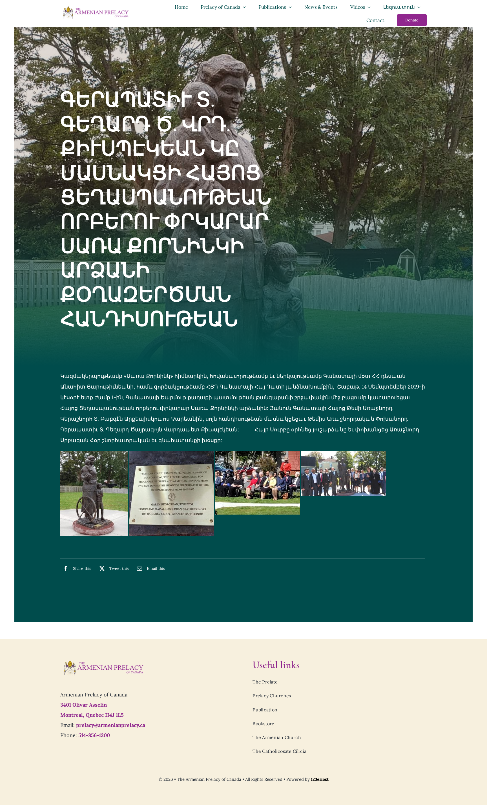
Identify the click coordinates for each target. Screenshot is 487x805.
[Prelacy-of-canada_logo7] (103, 661)
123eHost (320, 779)
